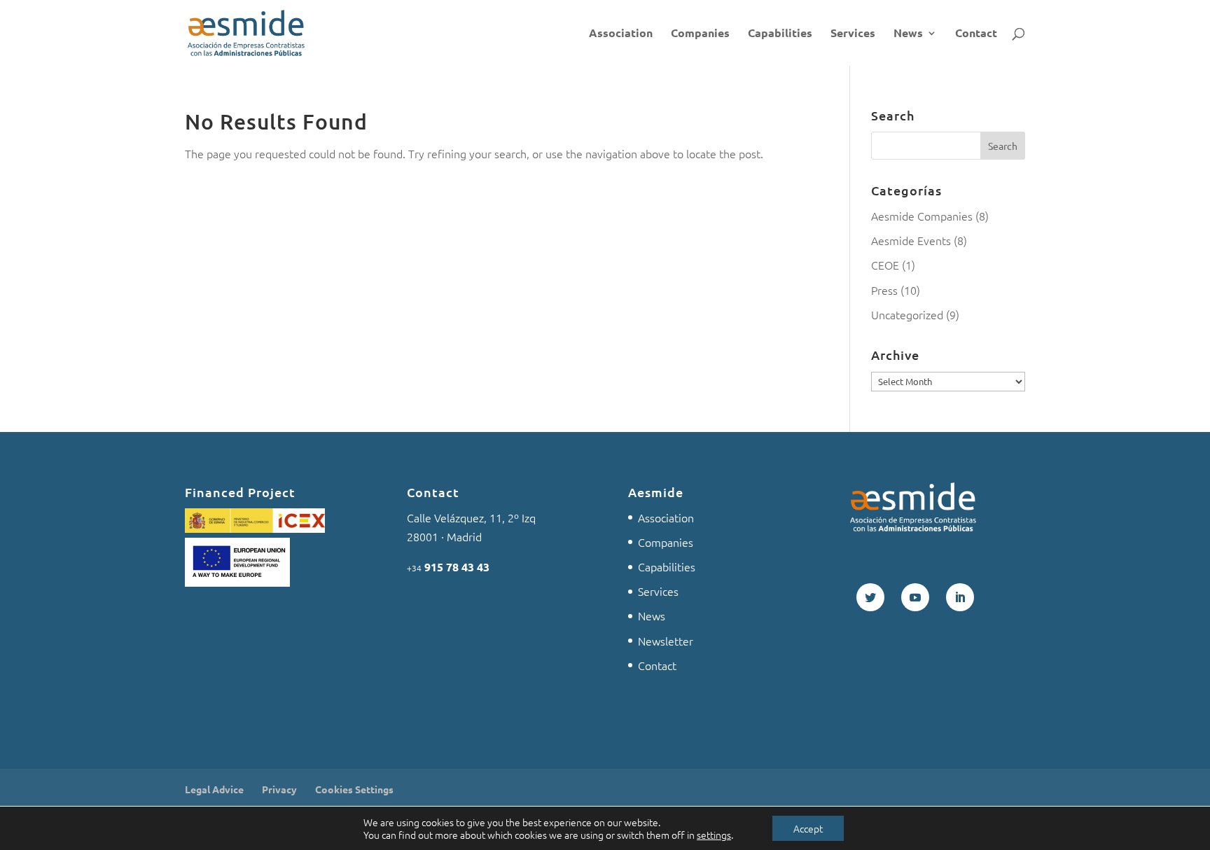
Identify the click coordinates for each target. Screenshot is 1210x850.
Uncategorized (907, 314)
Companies (700, 34)
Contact (976, 34)
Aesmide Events (911, 240)
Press (884, 290)
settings (714, 834)
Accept (808, 828)
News (908, 34)
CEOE (885, 264)
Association (621, 34)
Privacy (279, 789)
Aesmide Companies (922, 215)
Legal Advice (214, 789)
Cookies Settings (354, 789)
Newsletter (665, 640)
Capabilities (780, 34)
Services (852, 34)
